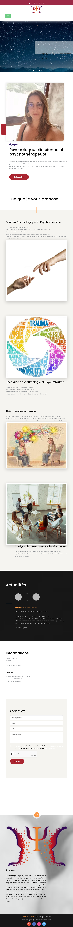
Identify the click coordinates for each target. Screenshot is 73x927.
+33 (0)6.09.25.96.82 (37, 3)
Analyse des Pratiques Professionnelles (40, 546)
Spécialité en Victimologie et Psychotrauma (35, 382)
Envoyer (17, 761)
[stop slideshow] (41, 70)
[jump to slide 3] (37, 70)
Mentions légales (27, 920)
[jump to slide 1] (34, 70)
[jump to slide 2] (35, 70)
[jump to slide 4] (39, 70)
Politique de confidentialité (43, 920)
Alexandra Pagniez (28, 917)
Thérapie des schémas (21, 411)
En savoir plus (19, 177)
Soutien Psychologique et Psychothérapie (33, 222)
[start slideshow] (32, 70)
